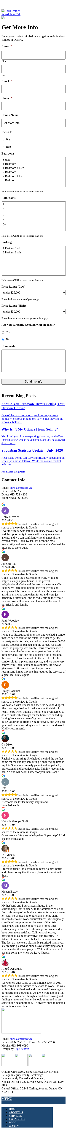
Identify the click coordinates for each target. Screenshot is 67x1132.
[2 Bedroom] (34, 172)
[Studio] (34, 160)
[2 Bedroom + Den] (34, 176)
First (4, 61)
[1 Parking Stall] (34, 248)
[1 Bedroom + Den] (34, 168)
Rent (8, 146)
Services (15, 1115)
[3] (34, 212)
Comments (8, 346)
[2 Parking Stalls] (34, 252)
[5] (34, 220)
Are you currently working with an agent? (28, 324)
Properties (17, 1119)
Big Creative (21, 1048)
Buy (8, 139)
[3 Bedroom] (34, 180)
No (7, 339)
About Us (16, 1112)
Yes (8, 332)
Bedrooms (7, 153)
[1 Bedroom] (34, 164)
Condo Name (9, 115)
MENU (6, 1099)
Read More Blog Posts (13, 471)
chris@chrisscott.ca (21, 487)
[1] (34, 204)
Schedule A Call (10, 14)
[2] (34, 208)
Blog (13, 1122)
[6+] (34, 224)
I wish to (6, 132)
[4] (34, 216)
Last (4, 75)
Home (13, 1109)
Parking (6, 242)
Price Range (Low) (13, 286)
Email (6, 81)
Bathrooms (8, 197)
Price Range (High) (13, 305)
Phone (6, 98)
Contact (15, 1125)
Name (6, 46)
